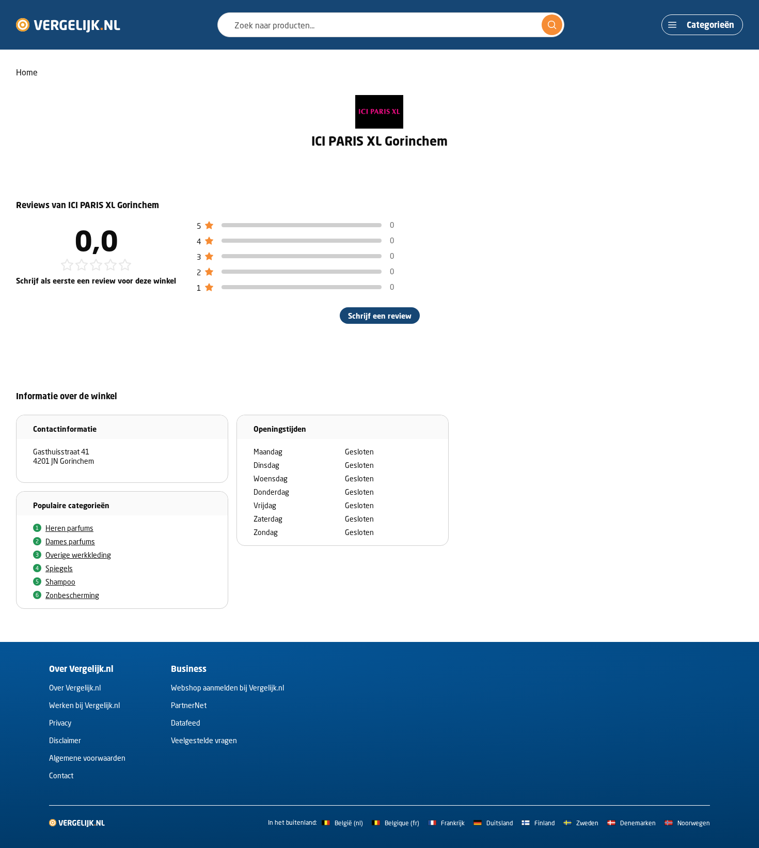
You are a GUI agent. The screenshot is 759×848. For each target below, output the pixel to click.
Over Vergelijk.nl (75, 687)
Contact (61, 775)
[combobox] (390, 24)
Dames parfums (70, 541)
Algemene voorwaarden (87, 757)
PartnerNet (189, 705)
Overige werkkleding (78, 555)
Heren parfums (69, 528)
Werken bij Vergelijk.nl (84, 705)
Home (27, 72)
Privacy (60, 722)
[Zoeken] (552, 24)
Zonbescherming (72, 595)
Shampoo (60, 581)
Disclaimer (65, 740)
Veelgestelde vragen (204, 740)
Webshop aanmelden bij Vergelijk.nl (227, 687)
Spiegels (59, 568)
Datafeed (185, 722)
